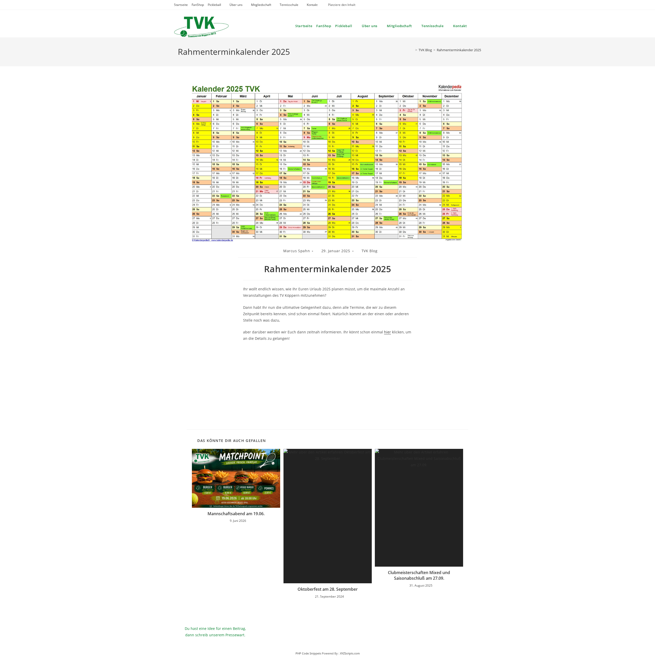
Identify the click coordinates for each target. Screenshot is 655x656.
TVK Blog (370, 250)
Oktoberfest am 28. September (328, 589)
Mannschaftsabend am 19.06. (236, 513)
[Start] (412, 50)
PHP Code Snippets (308, 653)
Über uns (236, 5)
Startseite (181, 5)
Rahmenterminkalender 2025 (459, 50)
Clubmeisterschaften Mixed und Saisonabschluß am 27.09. (419, 575)
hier (387, 332)
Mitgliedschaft (261, 5)
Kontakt (312, 5)
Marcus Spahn (296, 250)
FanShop (198, 5)
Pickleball (214, 5)
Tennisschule (289, 5)
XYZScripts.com (350, 653)
